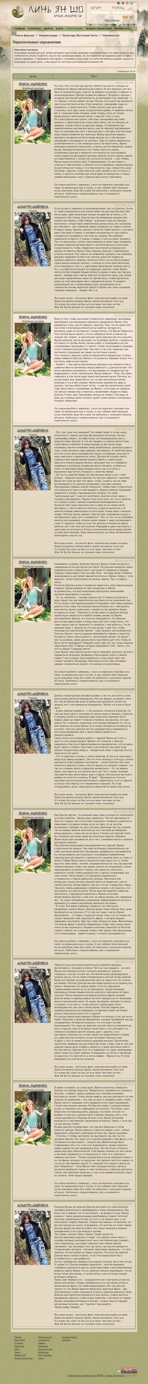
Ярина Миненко (33, 84)
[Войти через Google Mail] (127, 3)
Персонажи (43, 1346)
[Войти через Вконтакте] (123, 3)
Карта (59, 28)
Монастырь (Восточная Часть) (80, 35)
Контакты (66, 1340)
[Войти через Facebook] (119, 3)
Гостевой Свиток (69, 1337)
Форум (48, 28)
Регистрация (112, 20)
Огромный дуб (110, 35)
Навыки (41, 1343)
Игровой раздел (48, 35)
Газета (41, 1358)
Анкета (17, 1352)
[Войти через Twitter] (132, 3)
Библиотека (43, 1352)
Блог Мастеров (45, 1355)
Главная (19, 28)
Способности (44, 1340)
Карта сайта (19, 1340)
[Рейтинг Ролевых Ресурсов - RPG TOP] (129, 1372)
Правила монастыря (99, 28)
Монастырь (19, 1346)
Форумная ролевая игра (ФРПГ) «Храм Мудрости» (97, 1375)
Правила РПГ (122, 28)
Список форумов (24, 35)
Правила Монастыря (23, 1358)
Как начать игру (45, 1337)
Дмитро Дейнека (32, 206)
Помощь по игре (45, 1349)
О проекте (34, 28)
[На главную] (18, 11)
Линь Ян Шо (56, 12)
